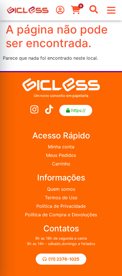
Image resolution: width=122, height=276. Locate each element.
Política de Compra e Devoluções (61, 214)
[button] (75, 110)
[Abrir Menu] (111, 10)
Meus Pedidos (61, 155)
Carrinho (61, 164)
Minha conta (61, 147)
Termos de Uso (61, 197)
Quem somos (61, 189)
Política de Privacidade (61, 206)
